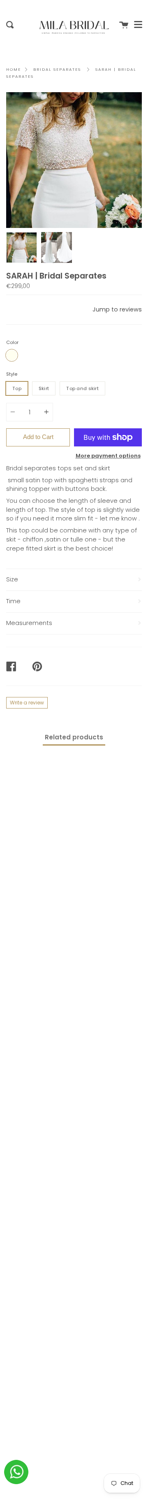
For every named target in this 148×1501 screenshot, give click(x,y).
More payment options (108, 456)
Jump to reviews (117, 309)
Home (13, 69)
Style (11, 374)
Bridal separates (57, 69)
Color (12, 342)
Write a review (27, 702)
